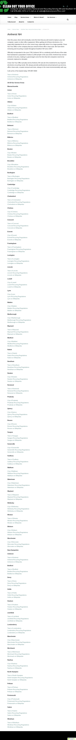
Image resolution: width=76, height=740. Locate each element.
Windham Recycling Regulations (18, 725)
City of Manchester (13, 640)
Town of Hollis (12, 593)
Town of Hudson (12, 604)
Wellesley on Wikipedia (15, 511)
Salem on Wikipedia (14, 715)
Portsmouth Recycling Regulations (18, 701)
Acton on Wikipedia (13, 98)
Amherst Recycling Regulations (17, 77)
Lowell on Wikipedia (14, 287)
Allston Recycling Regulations (17, 108)
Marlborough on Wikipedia (16, 322)
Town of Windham (13, 722)
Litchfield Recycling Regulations (18, 618)
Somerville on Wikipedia (15, 452)
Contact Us (30, 22)
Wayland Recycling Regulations (17, 497)
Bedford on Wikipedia (14, 122)
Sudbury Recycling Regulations (17, 461)
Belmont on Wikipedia (14, 133)
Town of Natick (12, 353)
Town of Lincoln (12, 270)
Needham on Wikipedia (15, 369)
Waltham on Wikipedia (14, 475)
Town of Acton (12, 94)
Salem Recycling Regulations (17, 713)
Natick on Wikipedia (14, 357)
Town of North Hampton (15, 675)
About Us (21, 22)
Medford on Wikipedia (14, 346)
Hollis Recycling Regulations (17, 595)
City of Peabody (12, 400)
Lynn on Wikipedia (13, 299)
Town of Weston (12, 518)
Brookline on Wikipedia (15, 169)
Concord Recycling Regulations (17, 226)
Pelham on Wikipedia (14, 691)
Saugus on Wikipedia (14, 440)
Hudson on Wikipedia (14, 609)
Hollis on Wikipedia (13, 597)
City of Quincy (12, 412)
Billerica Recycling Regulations (17, 143)
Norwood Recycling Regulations (18, 391)
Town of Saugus (12, 436)
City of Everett (12, 235)
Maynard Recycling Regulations (17, 332)
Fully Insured (11, 22)
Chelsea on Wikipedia (14, 216)
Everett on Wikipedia (14, 240)
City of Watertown (13, 483)
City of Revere (12, 424)
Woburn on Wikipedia (14, 534)
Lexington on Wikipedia (15, 263)
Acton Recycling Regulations (17, 96)
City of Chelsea (12, 212)
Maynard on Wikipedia (14, 334)
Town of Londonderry (14, 628)
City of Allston (11, 105)
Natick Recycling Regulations (17, 355)
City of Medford (12, 341)
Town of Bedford (12, 117)
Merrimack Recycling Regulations (18, 654)
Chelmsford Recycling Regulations (18, 202)
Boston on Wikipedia (14, 157)
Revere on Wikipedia (14, 428)
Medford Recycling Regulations (17, 343)
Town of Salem (12, 711)
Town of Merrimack (13, 652)
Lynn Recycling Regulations (16, 296)
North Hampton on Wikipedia (16, 680)
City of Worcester (13, 542)
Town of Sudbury (12, 459)
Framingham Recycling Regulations (19, 249)
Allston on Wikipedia (14, 110)
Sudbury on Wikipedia (14, 464)
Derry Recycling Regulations (16, 583)
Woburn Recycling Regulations (17, 532)
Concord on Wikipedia (14, 228)
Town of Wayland (13, 495)
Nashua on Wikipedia (14, 668)
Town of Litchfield (13, 616)
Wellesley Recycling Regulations (18, 509)
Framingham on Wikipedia (16, 251)
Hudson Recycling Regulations (17, 607)
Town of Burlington (13, 176)
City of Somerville (13, 447)
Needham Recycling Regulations (18, 367)
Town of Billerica (12, 141)
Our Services (51, 17)
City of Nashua (12, 663)
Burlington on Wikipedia (15, 181)
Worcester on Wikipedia (15, 546)
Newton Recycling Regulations (17, 379)
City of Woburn (12, 530)
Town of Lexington (13, 259)
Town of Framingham (14, 247)
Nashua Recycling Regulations (17, 666)
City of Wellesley (12, 506)
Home (9, 17)
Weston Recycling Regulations (17, 520)
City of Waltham (12, 471)
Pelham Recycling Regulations (17, 689)
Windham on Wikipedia (15, 727)
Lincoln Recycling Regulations (17, 273)
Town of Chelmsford (13, 200)
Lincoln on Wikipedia (14, 275)
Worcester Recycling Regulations (18, 544)
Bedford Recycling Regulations (17, 119)
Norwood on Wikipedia (14, 393)
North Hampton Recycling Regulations (20, 677)
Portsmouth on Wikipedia (15, 703)
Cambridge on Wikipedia (15, 192)
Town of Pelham (12, 687)
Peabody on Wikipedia (14, 405)
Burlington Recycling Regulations (18, 178)
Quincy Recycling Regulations (17, 414)
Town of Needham (13, 365)
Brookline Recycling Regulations (18, 167)
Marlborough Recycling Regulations (19, 320)
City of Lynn (11, 294)
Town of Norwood (13, 388)
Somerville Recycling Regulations (18, 450)
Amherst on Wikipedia (14, 79)
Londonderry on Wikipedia (16, 632)
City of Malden (12, 306)
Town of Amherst (12, 74)
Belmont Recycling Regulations (17, 131)
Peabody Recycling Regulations (18, 402)
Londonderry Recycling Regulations (19, 630)
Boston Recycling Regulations (17, 155)
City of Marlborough (13, 318)
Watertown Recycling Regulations (18, 485)
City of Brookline (12, 164)
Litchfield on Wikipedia (14, 621)
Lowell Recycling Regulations (17, 284)
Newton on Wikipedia (14, 381)
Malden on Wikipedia (14, 310)
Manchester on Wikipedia (15, 644)
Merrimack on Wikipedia (15, 656)
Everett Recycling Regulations (17, 237)
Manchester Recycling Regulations (18, 642)
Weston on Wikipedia (14, 523)
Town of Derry (11, 581)
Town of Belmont (12, 129)
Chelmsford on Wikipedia (15, 204)
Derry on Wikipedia (13, 585)
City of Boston (12, 153)
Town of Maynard (13, 329)
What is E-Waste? (39, 17)
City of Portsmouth (13, 699)
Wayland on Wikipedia (14, 499)
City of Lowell (11, 282)
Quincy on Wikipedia (14, 416)
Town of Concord (13, 223)
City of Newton (12, 377)
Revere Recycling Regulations (17, 426)
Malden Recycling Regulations (17, 308)
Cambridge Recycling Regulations (18, 190)
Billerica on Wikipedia (14, 145)
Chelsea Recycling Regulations (17, 214)
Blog (16, 17)
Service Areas (25, 17)
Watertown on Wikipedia (15, 487)
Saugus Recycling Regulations (17, 438)
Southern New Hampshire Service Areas (31, 29)
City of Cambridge (13, 188)
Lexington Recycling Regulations (18, 261)
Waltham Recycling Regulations (17, 473)
